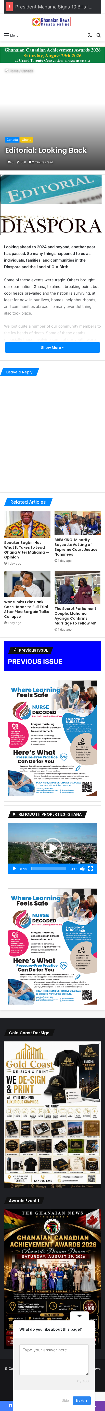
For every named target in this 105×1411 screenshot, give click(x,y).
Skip (65, 1400)
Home (13, 71)
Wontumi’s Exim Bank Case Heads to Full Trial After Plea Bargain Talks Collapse (26, 609)
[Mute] (82, 868)
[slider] (48, 868)
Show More (51, 347)
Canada (27, 71)
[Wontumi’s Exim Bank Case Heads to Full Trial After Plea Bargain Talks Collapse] (27, 584)
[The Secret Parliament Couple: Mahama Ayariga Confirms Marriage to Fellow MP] (78, 587)
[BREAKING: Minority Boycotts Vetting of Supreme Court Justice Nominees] (78, 523)
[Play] (14, 868)
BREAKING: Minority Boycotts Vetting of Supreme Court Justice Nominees (76, 547)
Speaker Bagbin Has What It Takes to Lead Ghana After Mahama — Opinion (26, 550)
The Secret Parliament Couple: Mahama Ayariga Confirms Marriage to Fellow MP (75, 616)
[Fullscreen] (90, 868)
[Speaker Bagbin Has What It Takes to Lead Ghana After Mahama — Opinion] (27, 524)
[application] (52, 848)
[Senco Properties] (52, 54)
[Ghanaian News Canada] (52, 21)
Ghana (26, 140)
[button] (52, 848)
